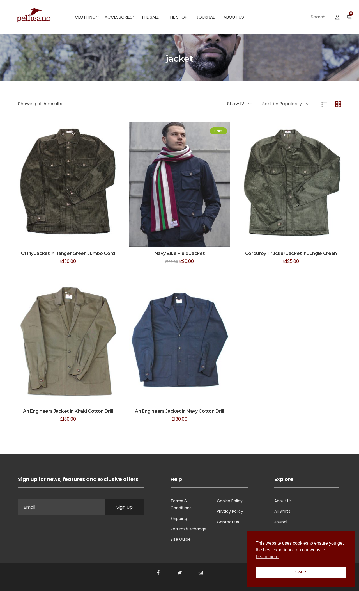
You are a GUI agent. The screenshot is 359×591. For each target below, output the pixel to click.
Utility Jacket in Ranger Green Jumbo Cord (68, 253)
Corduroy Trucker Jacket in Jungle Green (291, 253)
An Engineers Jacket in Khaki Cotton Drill (68, 411)
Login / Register (337, 17)
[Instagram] (201, 573)
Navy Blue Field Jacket (180, 253)
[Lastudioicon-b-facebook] (158, 573)
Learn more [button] (267, 556)
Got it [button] (300, 572)
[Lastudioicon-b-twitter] (179, 573)
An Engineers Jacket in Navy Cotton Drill (179, 411)
